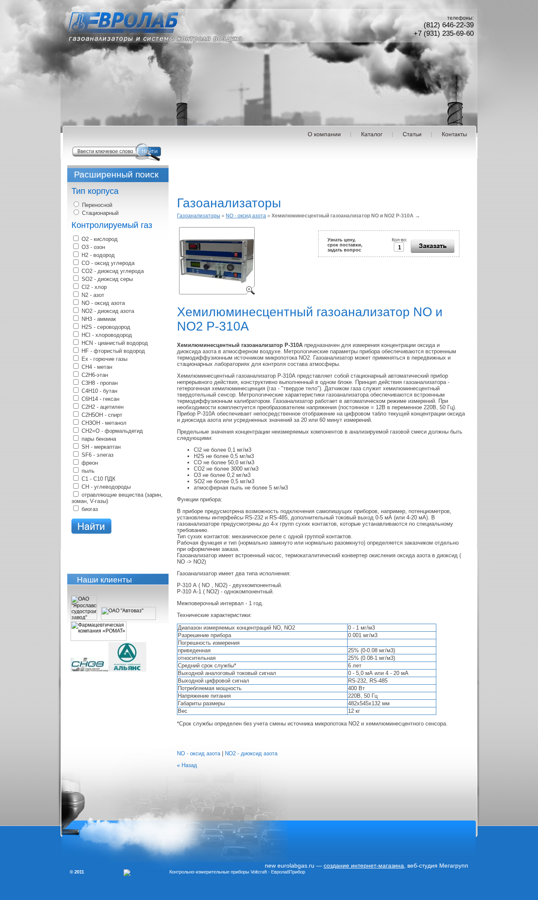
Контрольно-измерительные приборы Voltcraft (218, 871)
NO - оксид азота (246, 216)
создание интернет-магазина (364, 865)
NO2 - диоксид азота (251, 753)
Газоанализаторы (198, 216)
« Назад (187, 765)
